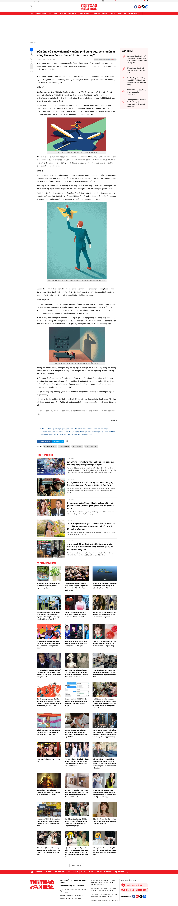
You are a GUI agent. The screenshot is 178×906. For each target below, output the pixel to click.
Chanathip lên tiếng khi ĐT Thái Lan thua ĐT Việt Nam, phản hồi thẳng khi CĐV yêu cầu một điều (137, 59)
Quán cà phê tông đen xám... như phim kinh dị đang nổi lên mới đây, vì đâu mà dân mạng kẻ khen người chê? (104, 673)
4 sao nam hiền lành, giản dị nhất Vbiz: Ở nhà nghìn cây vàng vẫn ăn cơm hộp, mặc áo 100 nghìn (76, 643)
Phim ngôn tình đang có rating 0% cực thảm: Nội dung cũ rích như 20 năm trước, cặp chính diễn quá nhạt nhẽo (104, 851)
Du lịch (104, 13)
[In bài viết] (31, 58)
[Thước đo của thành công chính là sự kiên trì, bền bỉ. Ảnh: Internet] (77, 134)
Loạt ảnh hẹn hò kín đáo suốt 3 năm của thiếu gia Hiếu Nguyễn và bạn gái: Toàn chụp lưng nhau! (104, 614)
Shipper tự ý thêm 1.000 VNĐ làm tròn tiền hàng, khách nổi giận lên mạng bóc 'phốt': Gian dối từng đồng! (76, 702)
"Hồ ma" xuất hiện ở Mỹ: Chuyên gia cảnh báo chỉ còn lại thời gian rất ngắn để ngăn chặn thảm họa (105, 586)
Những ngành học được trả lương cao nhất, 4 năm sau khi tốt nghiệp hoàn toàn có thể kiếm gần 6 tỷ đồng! (48, 644)
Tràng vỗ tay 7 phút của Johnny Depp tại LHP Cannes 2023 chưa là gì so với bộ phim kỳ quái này (48, 792)
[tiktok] (143, 6)
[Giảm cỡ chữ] (31, 70)
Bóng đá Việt (73, 13)
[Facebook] (141, 1)
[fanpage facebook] (135, 6)
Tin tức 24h (53, 13)
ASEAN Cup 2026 (41, 13)
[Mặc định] (31, 66)
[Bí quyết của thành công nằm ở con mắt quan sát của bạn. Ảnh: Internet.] (77, 344)
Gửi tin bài (136, 1)
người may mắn (64, 446)
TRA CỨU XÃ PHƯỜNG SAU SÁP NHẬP (121, 1)
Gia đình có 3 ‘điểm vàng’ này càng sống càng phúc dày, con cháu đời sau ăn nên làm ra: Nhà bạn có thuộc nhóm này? (74, 429)
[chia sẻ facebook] (31, 54)
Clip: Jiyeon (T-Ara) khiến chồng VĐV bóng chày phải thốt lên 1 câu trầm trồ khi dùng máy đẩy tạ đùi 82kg (48, 851)
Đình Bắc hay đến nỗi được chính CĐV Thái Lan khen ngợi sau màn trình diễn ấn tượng (136, 81)
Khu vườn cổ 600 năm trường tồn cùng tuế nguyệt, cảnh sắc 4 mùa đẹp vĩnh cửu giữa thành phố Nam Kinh (48, 822)
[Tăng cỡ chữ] (31, 63)
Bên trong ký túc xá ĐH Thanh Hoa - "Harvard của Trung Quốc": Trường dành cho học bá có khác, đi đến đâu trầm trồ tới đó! (77, 793)
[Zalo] (146, 6)
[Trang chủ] (32, 13)
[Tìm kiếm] (31, 7)
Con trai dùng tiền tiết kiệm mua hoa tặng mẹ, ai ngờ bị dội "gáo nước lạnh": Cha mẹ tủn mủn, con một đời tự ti (76, 733)
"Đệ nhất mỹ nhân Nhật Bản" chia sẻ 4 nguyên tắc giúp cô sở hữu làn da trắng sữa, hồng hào (105, 821)
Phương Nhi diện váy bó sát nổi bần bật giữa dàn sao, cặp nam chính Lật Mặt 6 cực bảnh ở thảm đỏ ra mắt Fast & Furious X (77, 762)
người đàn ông (77, 446)
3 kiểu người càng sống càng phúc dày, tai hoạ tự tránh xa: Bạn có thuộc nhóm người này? (66, 435)
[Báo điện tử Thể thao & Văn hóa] (89, 7)
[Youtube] (144, 1)
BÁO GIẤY (106, 1)
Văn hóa (97, 13)
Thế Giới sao (122, 13)
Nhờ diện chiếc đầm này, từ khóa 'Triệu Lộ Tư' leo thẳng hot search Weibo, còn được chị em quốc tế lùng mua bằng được (76, 822)
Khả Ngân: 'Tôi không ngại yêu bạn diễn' (48, 760)
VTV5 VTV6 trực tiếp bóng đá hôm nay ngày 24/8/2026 (136, 92)
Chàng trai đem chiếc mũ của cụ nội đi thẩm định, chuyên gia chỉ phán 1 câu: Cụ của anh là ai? (75, 614)
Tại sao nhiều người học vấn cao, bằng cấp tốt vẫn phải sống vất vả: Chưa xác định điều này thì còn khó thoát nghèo (77, 587)
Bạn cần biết (132, 13)
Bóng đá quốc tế (85, 13)
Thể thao (63, 13)
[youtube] (139, 6)
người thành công (50, 446)
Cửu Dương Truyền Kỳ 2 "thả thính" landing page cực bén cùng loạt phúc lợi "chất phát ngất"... (90, 463)
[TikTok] (147, 1)
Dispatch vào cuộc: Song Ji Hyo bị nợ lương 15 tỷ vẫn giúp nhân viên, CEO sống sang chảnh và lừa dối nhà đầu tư (90, 506)
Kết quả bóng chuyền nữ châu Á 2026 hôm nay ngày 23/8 (136, 70)
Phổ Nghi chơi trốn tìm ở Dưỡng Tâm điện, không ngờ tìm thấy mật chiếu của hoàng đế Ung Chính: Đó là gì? (90, 483)
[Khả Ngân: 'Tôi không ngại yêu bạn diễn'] (49, 749)
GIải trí (112, 13)
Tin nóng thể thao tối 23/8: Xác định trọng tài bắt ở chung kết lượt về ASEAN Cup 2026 (136, 103)
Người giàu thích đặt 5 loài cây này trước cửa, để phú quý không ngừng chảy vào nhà (48, 586)
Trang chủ (33, 42)
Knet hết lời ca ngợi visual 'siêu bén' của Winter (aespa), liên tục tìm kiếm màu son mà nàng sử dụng (105, 643)
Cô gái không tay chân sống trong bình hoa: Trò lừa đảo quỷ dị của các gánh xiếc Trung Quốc (48, 732)
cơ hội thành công (91, 446)
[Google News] (105, 60)
